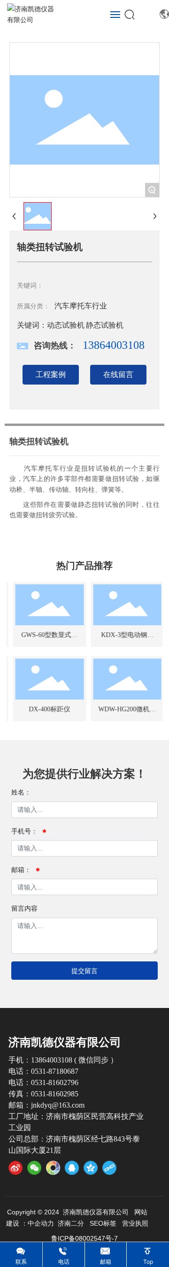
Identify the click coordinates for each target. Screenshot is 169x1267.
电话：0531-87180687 (43, 1071)
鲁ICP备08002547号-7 (84, 1238)
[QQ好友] (72, 1168)
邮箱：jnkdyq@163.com (46, 1105)
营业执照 (135, 1223)
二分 (77, 1223)
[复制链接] (109, 1168)
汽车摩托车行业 (80, 306)
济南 (64, 1223)
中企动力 (41, 1223)
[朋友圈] (53, 1168)
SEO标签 (103, 1223)
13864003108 (114, 345)
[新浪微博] (15, 1168)
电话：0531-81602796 (43, 1082)
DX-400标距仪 (47, 709)
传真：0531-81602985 (43, 1094)
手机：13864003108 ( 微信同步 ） (63, 1060)
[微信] (34, 1168)
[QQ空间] (91, 1168)
